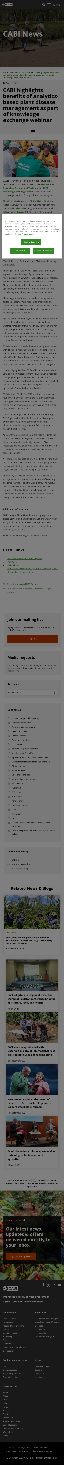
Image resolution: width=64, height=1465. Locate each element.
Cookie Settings (31, 242)
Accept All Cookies (43, 251)
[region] (32, 236)
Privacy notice (28, 234)
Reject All (20, 251)
